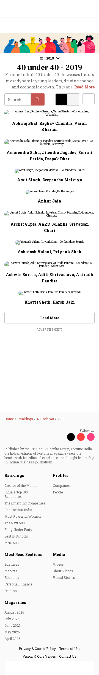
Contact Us (67, 656)
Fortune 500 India (18, 509)
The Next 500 (14, 523)
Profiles (60, 475)
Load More (49, 317)
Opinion (10, 590)
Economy (11, 577)
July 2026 (11, 619)
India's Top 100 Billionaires (16, 494)
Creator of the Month (20, 485)
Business (11, 564)
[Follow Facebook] (61, 437)
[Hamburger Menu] (91, 25)
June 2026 (12, 625)
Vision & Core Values (39, 656)
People (58, 492)
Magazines (15, 602)
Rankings (14, 475)
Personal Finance (18, 584)
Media (59, 554)
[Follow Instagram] (91, 437)
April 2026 (12, 638)
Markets (10, 571)
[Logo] (16, 25)
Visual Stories (64, 577)
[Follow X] (71, 437)
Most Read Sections (23, 554)
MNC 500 (11, 543)
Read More (84, 87)
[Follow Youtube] (81, 437)
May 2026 (12, 632)
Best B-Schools (16, 536)
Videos (58, 564)
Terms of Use (69, 648)
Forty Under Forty (18, 529)
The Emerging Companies (24, 503)
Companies (62, 485)
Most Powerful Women (22, 516)
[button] (38, 99)
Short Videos (63, 571)
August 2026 (14, 612)
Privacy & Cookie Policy (37, 648)
